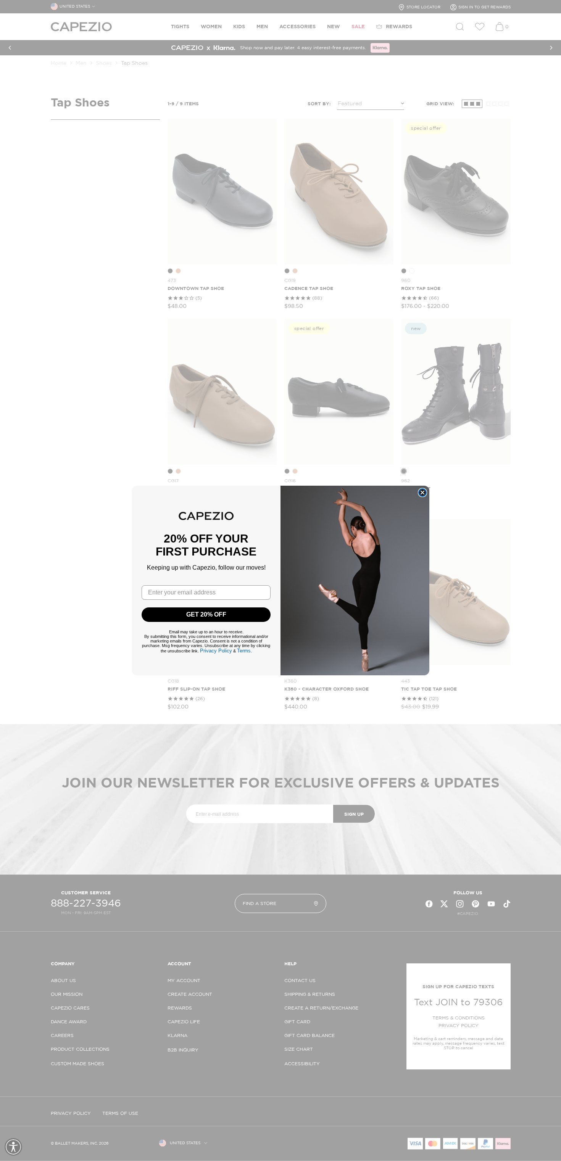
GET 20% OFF (206, 614)
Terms (244, 651)
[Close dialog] (422, 492)
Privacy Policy (216, 651)
